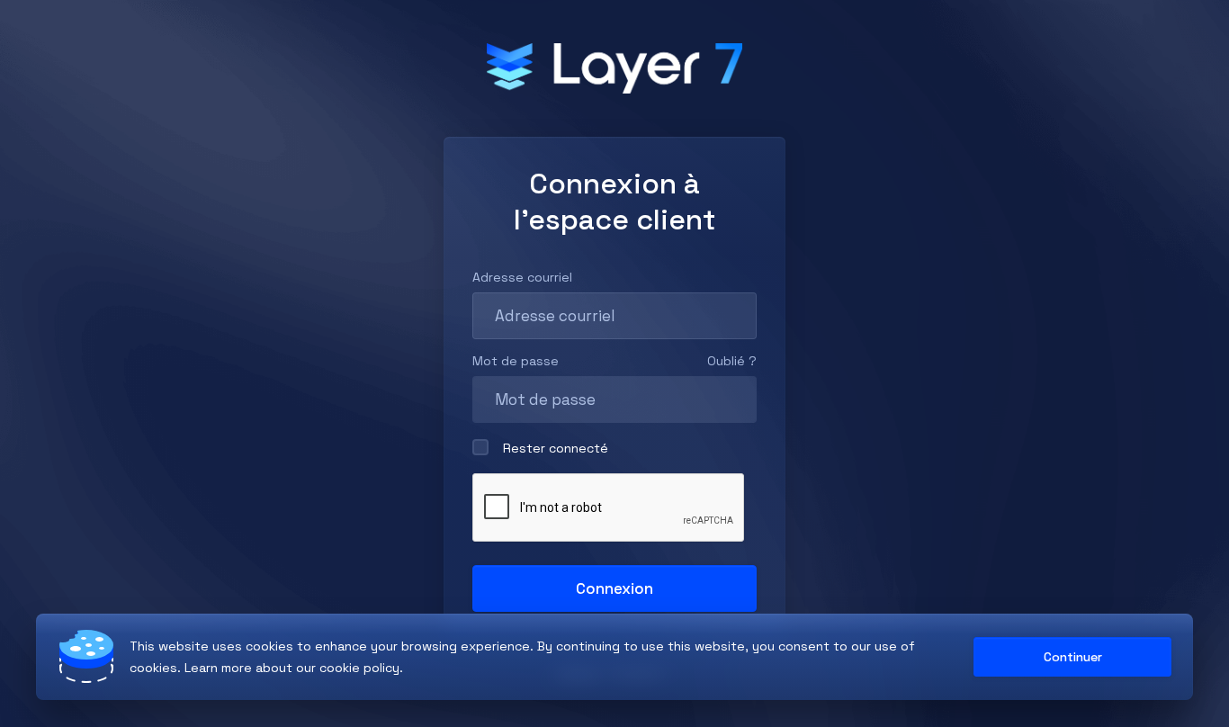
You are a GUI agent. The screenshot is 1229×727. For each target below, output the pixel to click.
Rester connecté (555, 448)
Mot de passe (515, 361)
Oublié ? (732, 361)
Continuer (1073, 657)
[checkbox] (480, 447)
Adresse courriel (522, 277)
